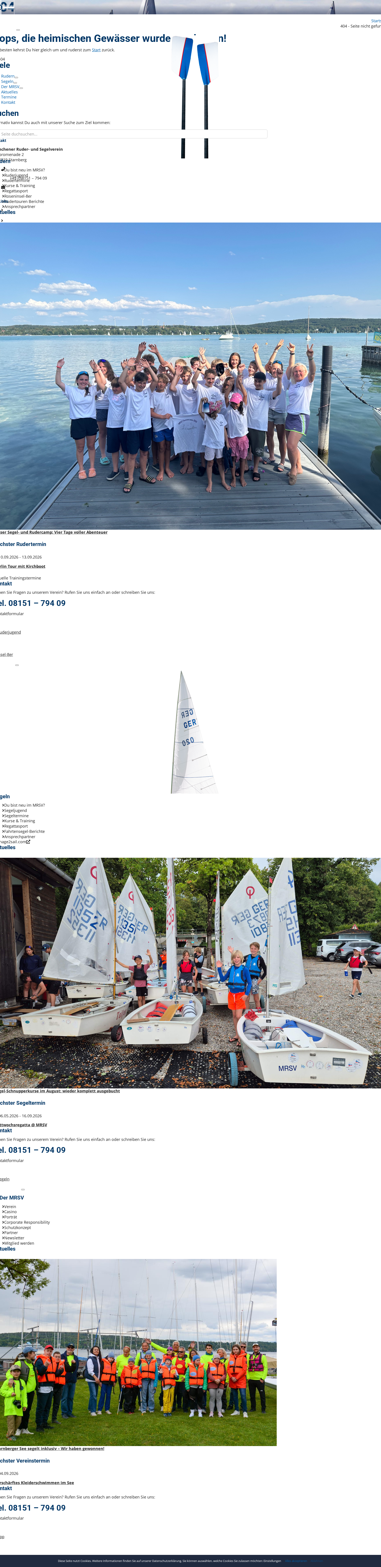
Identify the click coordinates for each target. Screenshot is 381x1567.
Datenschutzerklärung (166, 1561)
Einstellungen (272, 1561)
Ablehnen (316, 1561)
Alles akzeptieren (296, 1561)
